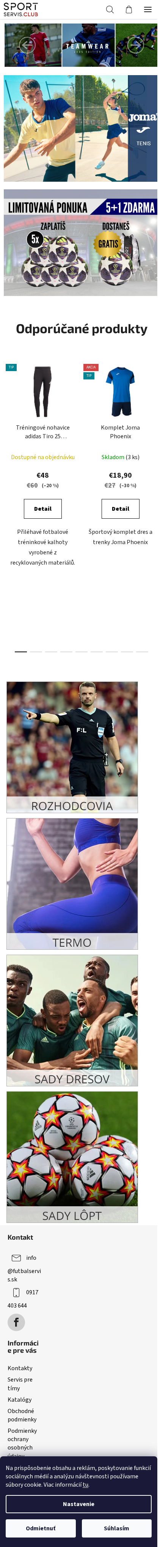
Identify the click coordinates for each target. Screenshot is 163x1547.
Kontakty (20, 1368)
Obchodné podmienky (22, 1415)
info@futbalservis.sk (24, 1269)
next (155, 429)
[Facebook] (16, 1322)
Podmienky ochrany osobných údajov (22, 1443)
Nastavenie (78, 1504)
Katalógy (19, 1400)
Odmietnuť (40, 1528)
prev (8, 429)
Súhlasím (116, 1528)
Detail (43, 509)
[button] (27, 45)
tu (85, 1485)
